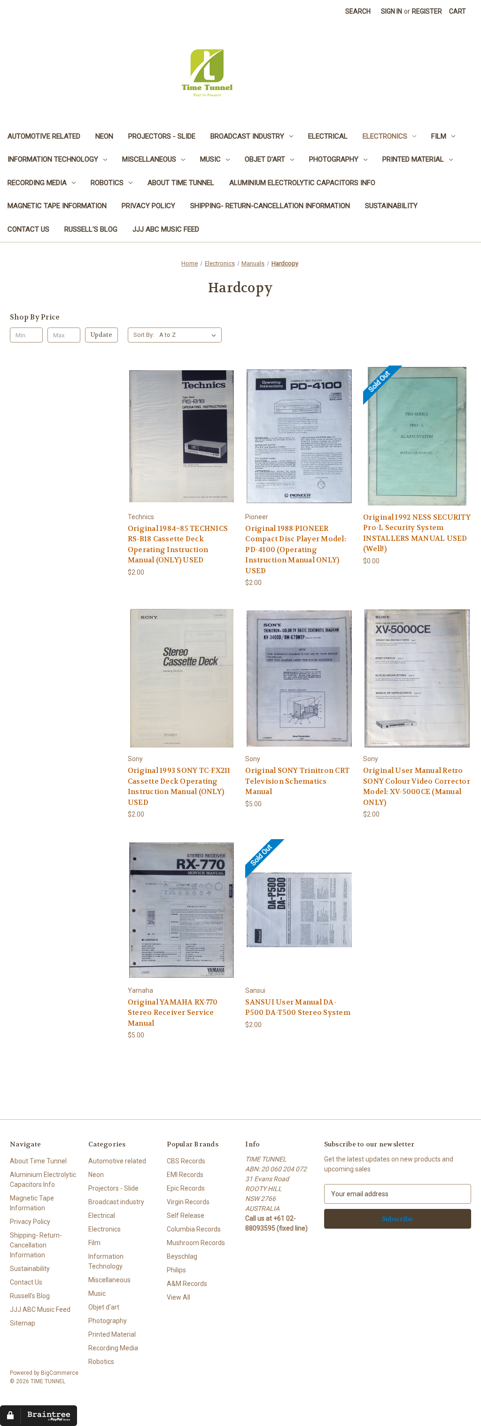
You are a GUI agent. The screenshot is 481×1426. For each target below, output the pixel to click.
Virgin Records (188, 1202)
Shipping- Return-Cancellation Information (270, 206)
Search (358, 11)
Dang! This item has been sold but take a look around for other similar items (417, 444)
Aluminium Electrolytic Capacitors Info (302, 183)
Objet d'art (265, 159)
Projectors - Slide (161, 136)
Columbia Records (194, 1229)
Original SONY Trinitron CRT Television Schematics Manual (297, 781)
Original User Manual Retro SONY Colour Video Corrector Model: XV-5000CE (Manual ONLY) (416, 786)
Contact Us (28, 229)
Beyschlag (182, 1256)
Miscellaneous (149, 159)
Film (438, 136)
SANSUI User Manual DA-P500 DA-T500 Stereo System (297, 1007)
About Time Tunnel (180, 183)
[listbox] (189, 335)
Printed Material (413, 159)
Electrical (328, 136)
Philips (176, 1270)
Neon (104, 136)
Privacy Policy (148, 206)
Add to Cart (182, 444)
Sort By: (143, 334)
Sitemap (22, 1323)
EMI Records (185, 1174)
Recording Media (37, 183)
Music (210, 159)
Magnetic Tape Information (57, 206)
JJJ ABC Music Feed (165, 229)
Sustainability (391, 206)
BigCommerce (59, 1373)
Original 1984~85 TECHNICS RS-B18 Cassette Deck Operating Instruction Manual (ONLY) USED (178, 544)
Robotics (107, 183)
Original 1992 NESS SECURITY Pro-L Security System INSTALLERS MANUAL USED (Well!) (417, 533)
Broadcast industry (247, 136)
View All (178, 1297)
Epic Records (186, 1188)
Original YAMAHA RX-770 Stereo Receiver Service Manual (173, 1012)
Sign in (391, 11)
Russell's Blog (90, 229)
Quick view (181, 428)
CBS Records (186, 1161)
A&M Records (187, 1283)
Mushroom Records (196, 1243)
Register (427, 11)
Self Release (185, 1215)
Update (101, 335)
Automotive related (44, 136)
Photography (333, 159)
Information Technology (53, 159)
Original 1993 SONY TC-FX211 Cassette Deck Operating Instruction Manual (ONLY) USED (179, 786)
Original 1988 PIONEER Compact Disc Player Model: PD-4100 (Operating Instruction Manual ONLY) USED (295, 550)
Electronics (385, 136)
